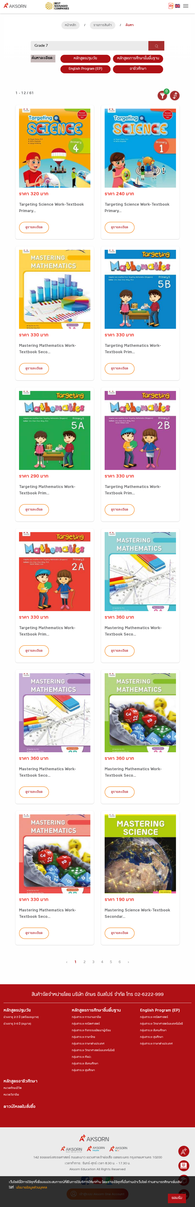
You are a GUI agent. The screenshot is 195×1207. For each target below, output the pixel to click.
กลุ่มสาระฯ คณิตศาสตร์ (86, 1024)
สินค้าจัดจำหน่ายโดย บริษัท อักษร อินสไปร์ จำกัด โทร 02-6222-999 (98, 995)
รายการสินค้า (102, 25)
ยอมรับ (177, 1198)
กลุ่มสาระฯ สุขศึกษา (83, 1070)
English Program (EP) (85, 69)
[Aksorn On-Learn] (183, 1165)
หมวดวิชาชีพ (11, 1095)
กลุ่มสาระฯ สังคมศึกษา (85, 1064)
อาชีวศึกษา (138, 69)
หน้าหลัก (70, 25)
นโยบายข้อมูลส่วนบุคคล (31, 1188)
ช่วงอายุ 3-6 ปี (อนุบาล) (17, 1024)
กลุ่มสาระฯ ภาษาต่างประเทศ (88, 1044)
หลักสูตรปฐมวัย (17, 1011)
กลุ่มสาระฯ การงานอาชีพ (86, 1017)
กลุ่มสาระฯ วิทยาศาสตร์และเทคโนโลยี (93, 1050)
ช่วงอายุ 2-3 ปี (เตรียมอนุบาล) (21, 1017)
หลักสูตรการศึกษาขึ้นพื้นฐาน (96, 1011)
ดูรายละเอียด (34, 227)
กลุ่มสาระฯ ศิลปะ (81, 1057)
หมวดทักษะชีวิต (13, 1088)
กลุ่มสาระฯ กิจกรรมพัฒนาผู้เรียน (91, 1031)
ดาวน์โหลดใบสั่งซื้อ (19, 1107)
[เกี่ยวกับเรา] (183, 1151)
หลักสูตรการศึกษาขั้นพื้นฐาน (138, 58)
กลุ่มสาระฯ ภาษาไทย (83, 1037)
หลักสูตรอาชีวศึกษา (20, 1082)
